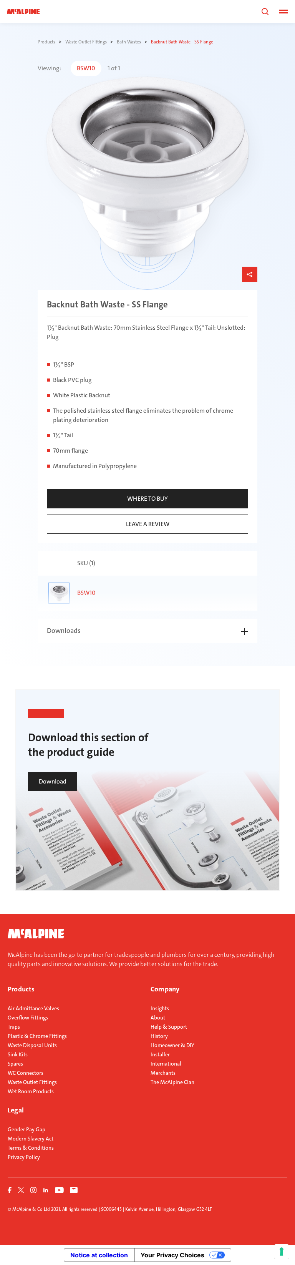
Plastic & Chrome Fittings (37, 1036)
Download (52, 781)
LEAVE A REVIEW (147, 524)
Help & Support (169, 1026)
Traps (14, 1026)
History (159, 1036)
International (166, 1063)
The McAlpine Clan (172, 1082)
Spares (15, 1063)
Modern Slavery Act (30, 1138)
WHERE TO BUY (147, 499)
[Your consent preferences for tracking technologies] (281, 1251)
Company (165, 989)
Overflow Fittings (28, 1017)
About (158, 1017)
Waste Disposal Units (32, 1045)
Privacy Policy (24, 1157)
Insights (160, 1008)
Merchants (163, 1072)
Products (21, 989)
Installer (160, 1054)
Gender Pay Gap (26, 1129)
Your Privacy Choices (172, 1255)
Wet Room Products (31, 1091)
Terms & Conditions (31, 1147)
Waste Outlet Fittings (32, 1082)
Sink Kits (18, 1054)
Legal (16, 1110)
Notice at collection (99, 1255)
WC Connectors (25, 1072)
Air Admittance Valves (33, 1008)
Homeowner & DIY (172, 1045)
